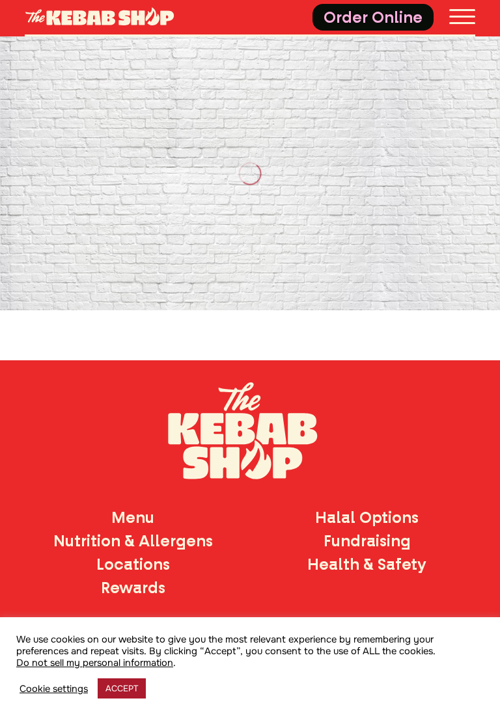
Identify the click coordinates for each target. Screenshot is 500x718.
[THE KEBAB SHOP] (111, 17)
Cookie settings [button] (54, 689)
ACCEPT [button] (121, 688)
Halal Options (367, 517)
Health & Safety (366, 564)
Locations (133, 564)
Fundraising (367, 541)
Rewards (133, 587)
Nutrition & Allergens (133, 541)
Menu (132, 517)
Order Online (373, 17)
